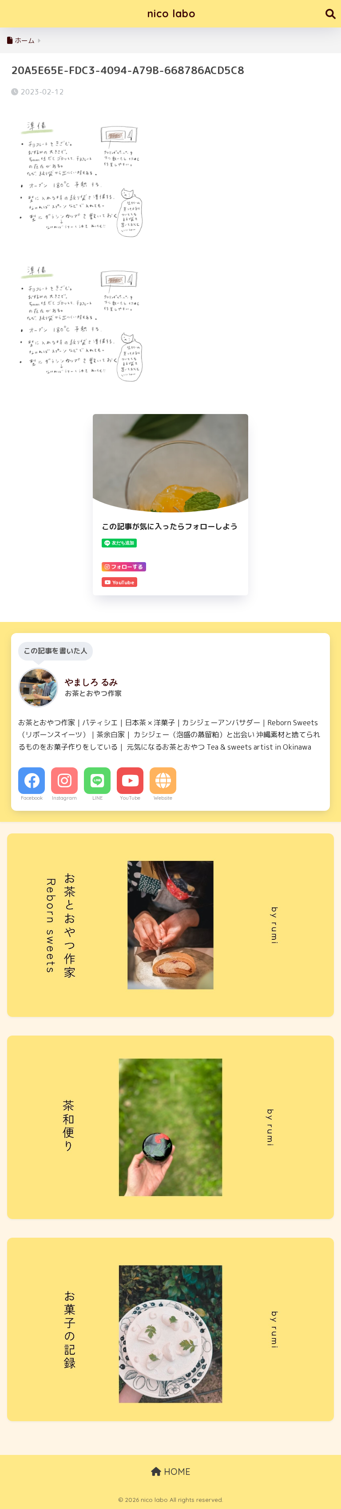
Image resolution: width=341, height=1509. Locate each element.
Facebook (32, 798)
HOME (175, 1471)
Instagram (64, 798)
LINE (97, 798)
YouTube (130, 798)
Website (163, 798)
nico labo (171, 13)
